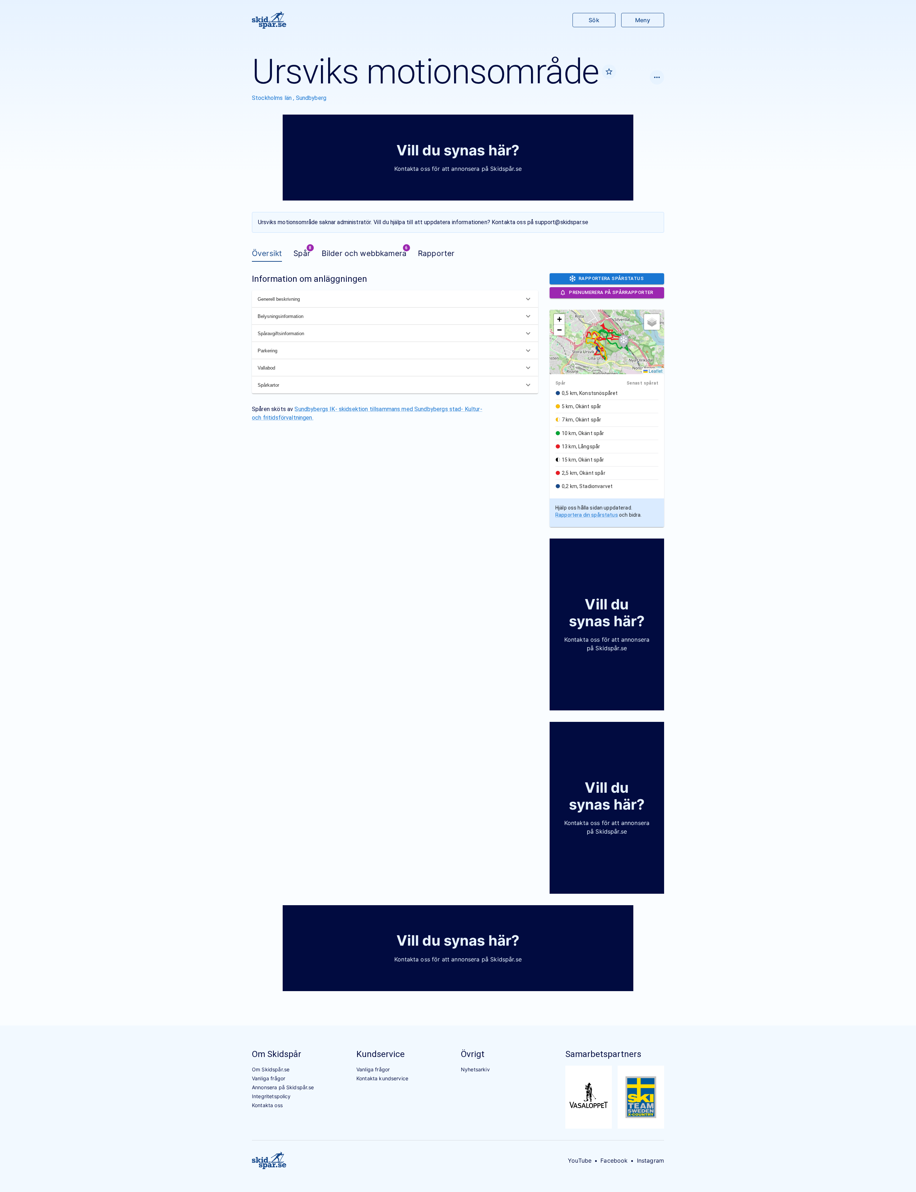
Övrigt (472, 1054)
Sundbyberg (311, 98)
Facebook (614, 1160)
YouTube (579, 1160)
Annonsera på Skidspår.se (283, 1087)
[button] (624, 341)
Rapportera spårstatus (611, 278)
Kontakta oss (267, 1105)
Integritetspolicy (271, 1096)
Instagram (650, 1160)
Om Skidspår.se (270, 1069)
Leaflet (655, 371)
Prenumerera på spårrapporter (611, 292)
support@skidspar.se (561, 222)
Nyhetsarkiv (475, 1069)
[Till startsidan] (269, 20)
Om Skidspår (276, 1054)
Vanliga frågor (268, 1078)
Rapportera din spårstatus (586, 515)
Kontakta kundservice (382, 1078)
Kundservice (380, 1054)
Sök (594, 20)
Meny (642, 20)
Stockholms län (272, 98)
